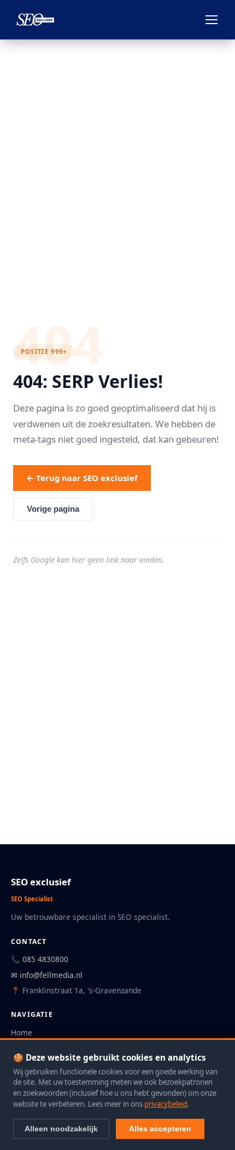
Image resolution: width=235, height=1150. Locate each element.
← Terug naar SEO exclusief (82, 477)
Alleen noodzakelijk (61, 1128)
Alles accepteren (160, 1128)
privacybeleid (165, 1104)
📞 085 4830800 (39, 959)
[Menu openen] (211, 19)
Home (21, 1032)
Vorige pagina (53, 509)
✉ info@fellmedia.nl (47, 975)
